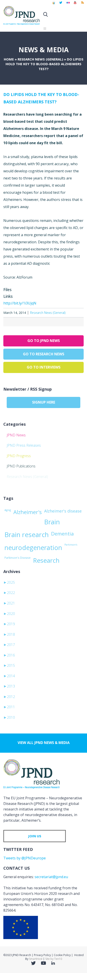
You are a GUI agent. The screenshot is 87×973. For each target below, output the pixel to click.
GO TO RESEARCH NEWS (43, 354)
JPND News (16, 435)
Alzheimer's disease (63, 511)
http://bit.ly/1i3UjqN (19, 303)
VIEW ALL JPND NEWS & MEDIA (44, 742)
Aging (7, 510)
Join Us (34, 836)
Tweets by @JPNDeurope (24, 858)
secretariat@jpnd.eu (51, 876)
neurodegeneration (33, 547)
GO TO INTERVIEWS (43, 367)
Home (9, 59)
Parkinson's (70, 544)
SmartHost (35, 959)
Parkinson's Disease (17, 557)
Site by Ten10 (53, 959)
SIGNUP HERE (43, 402)
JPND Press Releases (24, 445)
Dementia (62, 533)
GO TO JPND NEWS (43, 340)
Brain (52, 522)
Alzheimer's (27, 512)
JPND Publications (21, 466)
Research (46, 560)
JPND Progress (19, 455)
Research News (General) (40, 59)
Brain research (26, 534)
